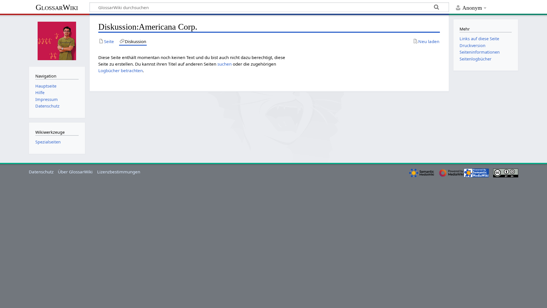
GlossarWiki (57, 7)
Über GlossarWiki (75, 172)
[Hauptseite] (57, 40)
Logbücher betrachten (120, 70)
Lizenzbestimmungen (118, 172)
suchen (224, 64)
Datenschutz (41, 172)
